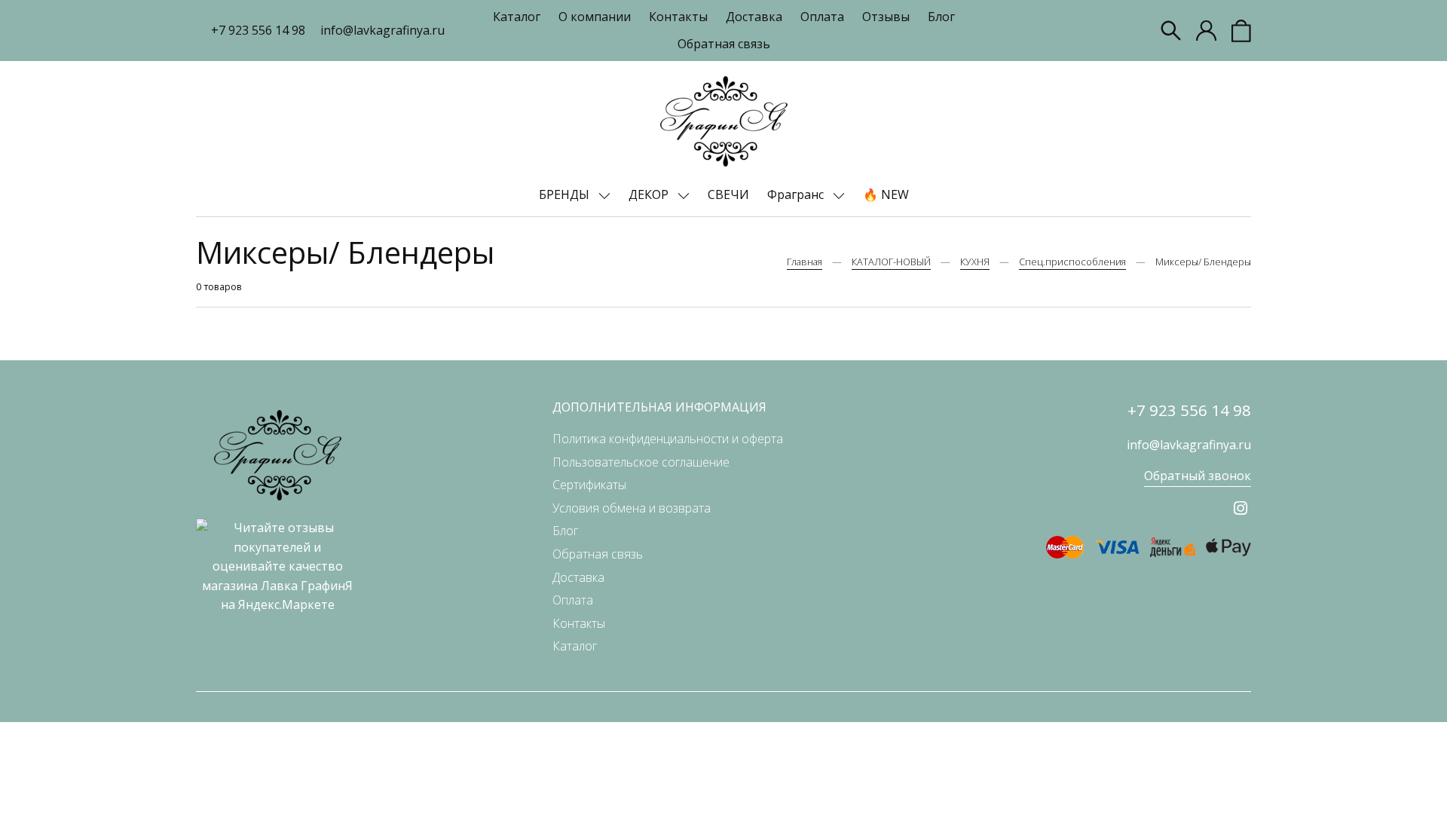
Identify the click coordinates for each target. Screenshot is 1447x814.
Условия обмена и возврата (631, 508)
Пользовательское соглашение (641, 462)
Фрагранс (797, 194)
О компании (594, 16)
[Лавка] (724, 121)
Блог (941, 16)
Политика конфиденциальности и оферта (667, 438)
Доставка (754, 16)
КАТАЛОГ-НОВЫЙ (891, 261)
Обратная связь (724, 43)
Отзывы (886, 16)
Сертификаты (589, 484)
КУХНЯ (975, 261)
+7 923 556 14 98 (258, 30)
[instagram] (1240, 508)
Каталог (516, 16)
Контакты (678, 16)
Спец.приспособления (1072, 261)
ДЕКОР (650, 194)
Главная (804, 261)
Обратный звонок (1197, 475)
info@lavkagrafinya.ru (382, 30)
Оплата (822, 16)
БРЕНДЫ (565, 194)
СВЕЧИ (728, 194)
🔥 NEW (886, 194)
